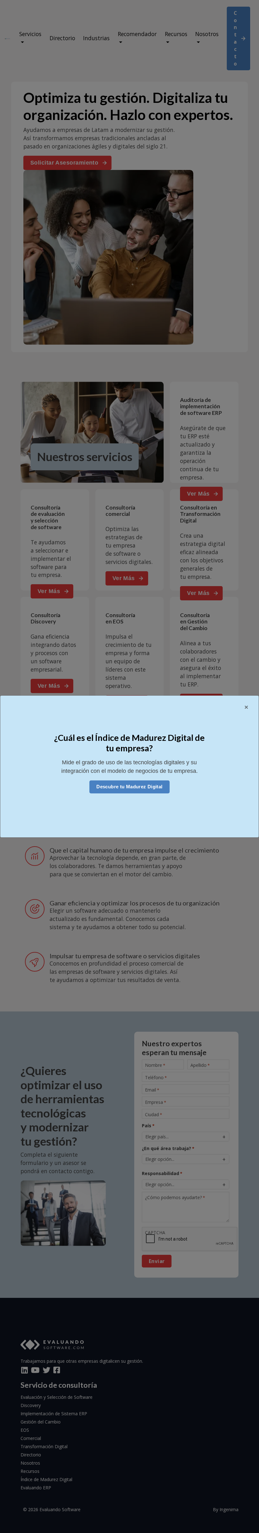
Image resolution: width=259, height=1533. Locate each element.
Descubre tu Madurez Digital (129, 786)
